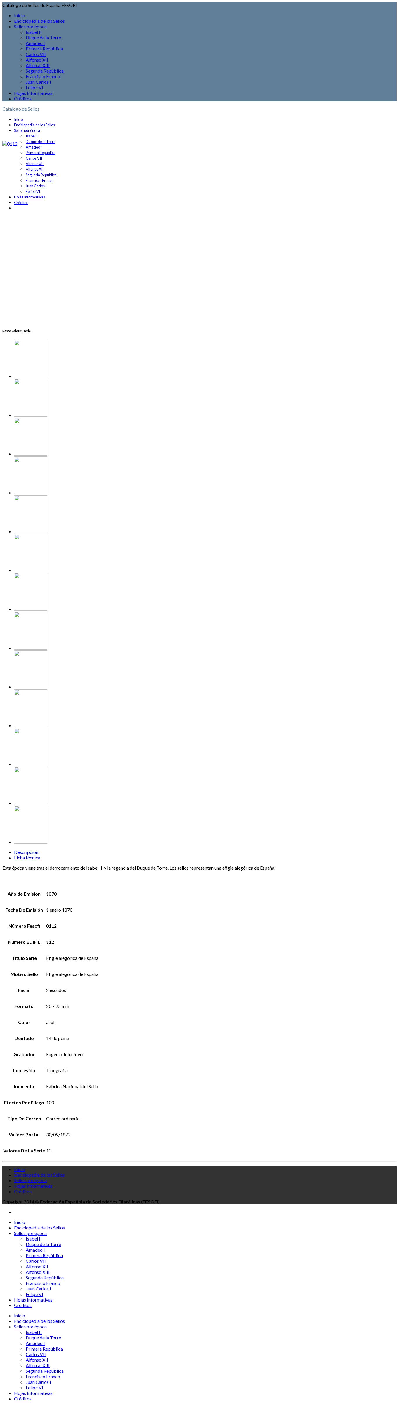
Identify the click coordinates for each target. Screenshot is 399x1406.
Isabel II (34, 32)
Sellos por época (30, 26)
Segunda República (45, 71)
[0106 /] (205, 592)
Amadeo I (35, 43)
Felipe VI (34, 87)
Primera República (44, 48)
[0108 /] (205, 398)
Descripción (26, 852)
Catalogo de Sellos (20, 108)
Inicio (19, 15)
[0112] (10, 143)
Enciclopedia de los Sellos (39, 21)
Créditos (23, 98)
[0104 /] (205, 747)
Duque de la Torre (43, 37)
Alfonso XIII (38, 65)
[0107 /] (205, 475)
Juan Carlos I (38, 82)
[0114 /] (205, 631)
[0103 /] (205, 553)
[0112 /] (205, 437)
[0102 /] (205, 514)
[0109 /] (205, 825)
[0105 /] (205, 708)
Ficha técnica (27, 857)
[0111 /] (205, 359)
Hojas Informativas (33, 93)
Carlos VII (36, 54)
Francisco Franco (43, 76)
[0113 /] (205, 786)
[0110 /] (205, 669)
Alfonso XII (37, 59)
